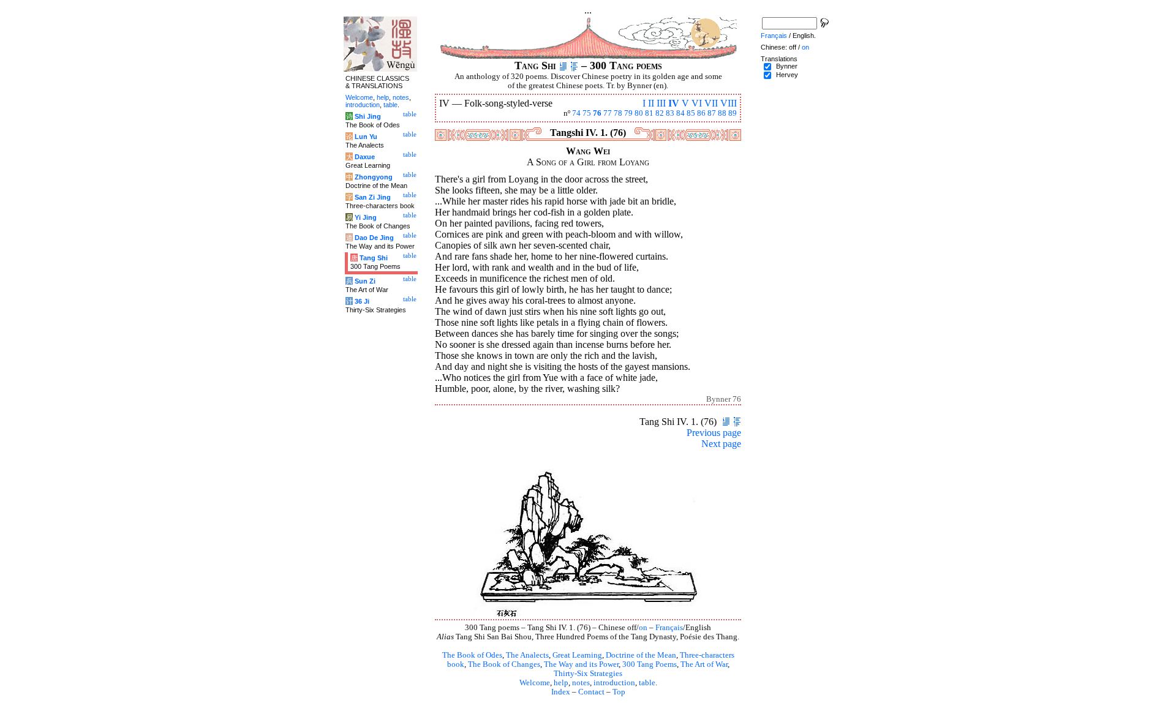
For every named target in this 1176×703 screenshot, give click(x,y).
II (651, 103)
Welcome (534, 683)
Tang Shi (374, 257)
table (647, 683)
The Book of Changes (504, 664)
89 (732, 113)
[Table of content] (574, 65)
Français (669, 627)
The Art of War (704, 664)
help (561, 683)
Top (618, 692)
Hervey (787, 74)
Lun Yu (366, 136)
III (661, 103)
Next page (721, 443)
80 (639, 113)
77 (607, 113)
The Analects (527, 655)
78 (618, 113)
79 (628, 113)
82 (659, 113)
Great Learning (577, 655)
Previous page (714, 432)
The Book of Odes (472, 655)
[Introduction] (563, 65)
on (643, 627)
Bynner (786, 66)
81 (649, 113)
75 (586, 113)
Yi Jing (366, 217)
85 (691, 113)
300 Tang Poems (649, 664)
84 (680, 113)
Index (560, 692)
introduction (614, 683)
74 (576, 113)
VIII (728, 103)
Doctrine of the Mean (641, 655)
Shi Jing (368, 116)
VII (711, 103)
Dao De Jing (374, 237)
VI (697, 103)
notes (581, 683)
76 (597, 113)
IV (673, 103)
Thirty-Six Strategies (588, 673)
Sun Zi (365, 281)
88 (722, 113)
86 (701, 113)
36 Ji (362, 301)
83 (670, 113)
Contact (591, 692)
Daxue (365, 156)
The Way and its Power (581, 664)
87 (711, 113)
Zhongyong (374, 177)
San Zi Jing (373, 197)
